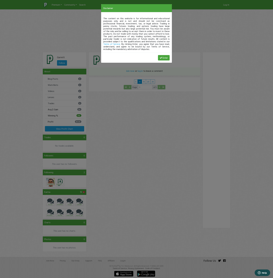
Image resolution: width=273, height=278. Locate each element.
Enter (165, 57)
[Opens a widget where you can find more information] (262, 273)
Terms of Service (111, 44)
